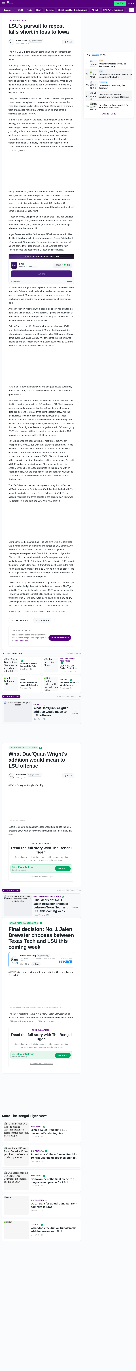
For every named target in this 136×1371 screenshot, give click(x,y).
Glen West (21, 774)
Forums (50, 10)
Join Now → (62, 868)
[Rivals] (95, 55)
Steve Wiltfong (28, 955)
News (38, 10)
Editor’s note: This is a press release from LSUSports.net (36, 611)
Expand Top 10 (109, 114)
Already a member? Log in (41, 877)
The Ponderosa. (22, 641)
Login (131, 3)
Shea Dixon (21, 41)
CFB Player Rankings (113, 10)
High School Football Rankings (72, 10)
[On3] (88, 55)
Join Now (120, 3)
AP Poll (95, 10)
